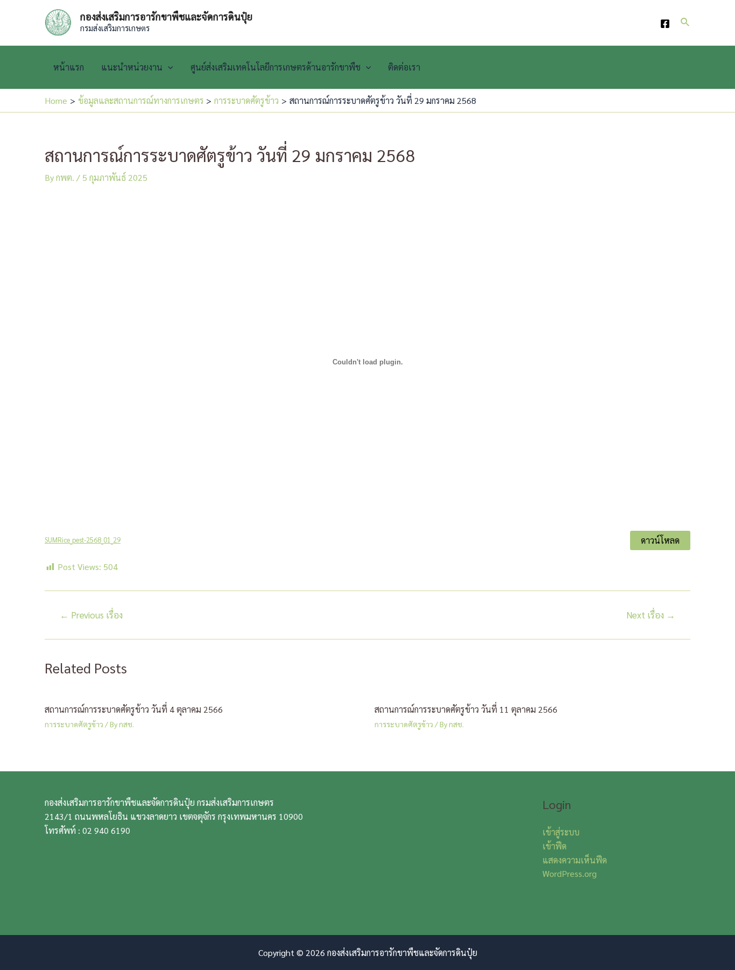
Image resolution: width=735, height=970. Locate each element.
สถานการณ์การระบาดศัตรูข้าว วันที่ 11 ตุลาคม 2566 (465, 709)
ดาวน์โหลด (660, 540)
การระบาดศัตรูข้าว (74, 724)
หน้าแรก (68, 67)
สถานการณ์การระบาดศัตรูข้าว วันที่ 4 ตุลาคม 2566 (134, 709)
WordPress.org (569, 873)
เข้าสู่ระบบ (560, 832)
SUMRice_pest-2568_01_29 (83, 539)
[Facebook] (665, 24)
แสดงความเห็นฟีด (574, 860)
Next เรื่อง (650, 615)
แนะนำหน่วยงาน (131, 67)
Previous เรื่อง (91, 615)
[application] (167, 67)
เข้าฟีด (554, 846)
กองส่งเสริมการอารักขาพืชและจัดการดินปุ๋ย (166, 16)
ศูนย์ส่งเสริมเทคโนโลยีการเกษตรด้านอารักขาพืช (275, 67)
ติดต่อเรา (404, 67)
